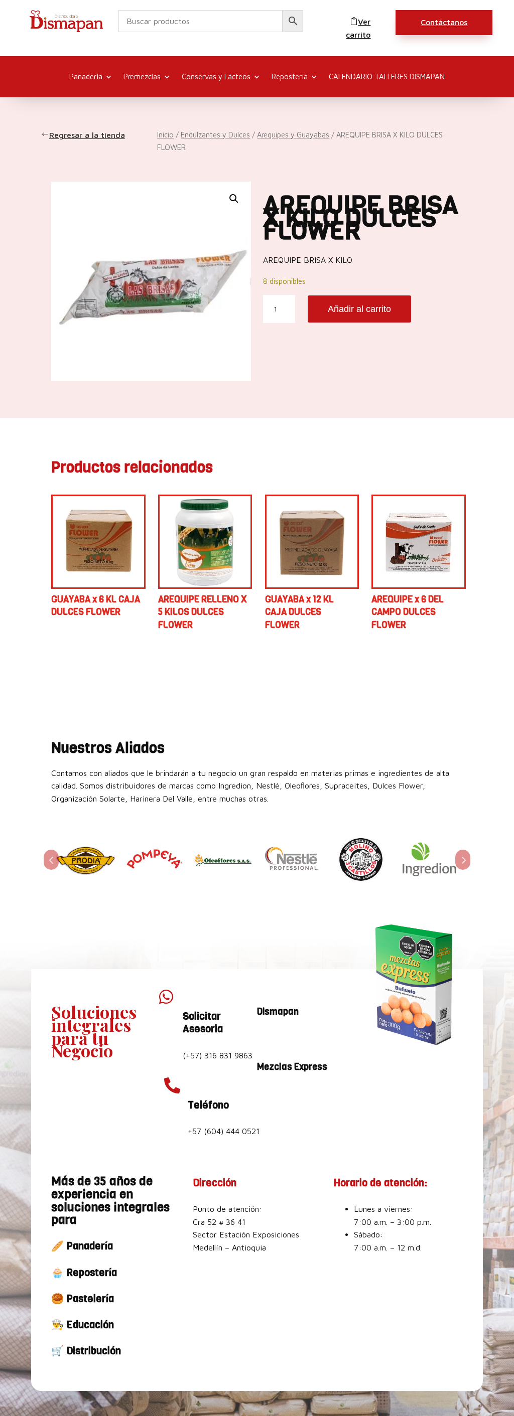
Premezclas (142, 77)
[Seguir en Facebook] (267, 1038)
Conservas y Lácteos (216, 77)
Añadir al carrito (359, 309)
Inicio (165, 134)
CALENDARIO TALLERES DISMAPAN (387, 77)
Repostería (290, 77)
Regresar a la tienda (87, 134)
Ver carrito (358, 28)
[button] (234, 199)
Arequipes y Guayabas (293, 134)
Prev (51, 860)
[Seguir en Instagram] (291, 1038)
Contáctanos (444, 22)
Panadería (85, 77)
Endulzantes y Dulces (215, 134)
